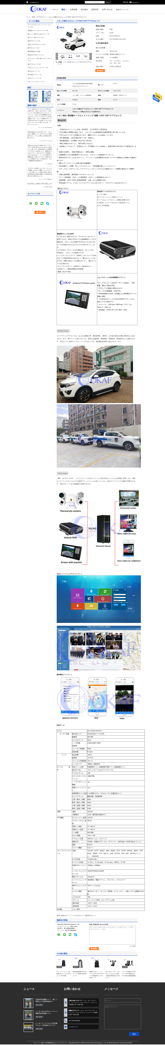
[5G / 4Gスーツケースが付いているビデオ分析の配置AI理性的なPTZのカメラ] (113, 963)
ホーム (55, 9)
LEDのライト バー (33, 78)
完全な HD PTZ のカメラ (35, 44)
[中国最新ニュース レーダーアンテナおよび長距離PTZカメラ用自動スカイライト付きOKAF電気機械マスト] (28, 1027)
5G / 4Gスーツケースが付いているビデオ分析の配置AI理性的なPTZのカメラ (113, 975)
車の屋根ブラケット (34, 74)
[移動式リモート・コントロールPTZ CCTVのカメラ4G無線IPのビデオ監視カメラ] (96, 963)
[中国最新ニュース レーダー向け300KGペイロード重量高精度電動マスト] (28, 1015)
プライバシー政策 (38, 1043)
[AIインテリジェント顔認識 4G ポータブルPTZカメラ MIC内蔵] (64, 963)
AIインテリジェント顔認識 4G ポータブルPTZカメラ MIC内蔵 (63, 974)
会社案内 (84, 9)
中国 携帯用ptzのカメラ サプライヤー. (56, 1043)
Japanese (135, 2)
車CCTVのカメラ (33, 64)
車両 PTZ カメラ (32, 41)
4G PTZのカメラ (42, 17)
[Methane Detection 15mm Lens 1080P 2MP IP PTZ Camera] (74, 38)
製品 (63, 9)
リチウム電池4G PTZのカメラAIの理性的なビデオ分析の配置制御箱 (129, 974)
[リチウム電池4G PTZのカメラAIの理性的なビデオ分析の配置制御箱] (129, 963)
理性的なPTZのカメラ (34, 55)
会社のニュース (122, 9)
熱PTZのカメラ (32, 48)
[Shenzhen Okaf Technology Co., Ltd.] (38, 9)
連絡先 (101, 71)
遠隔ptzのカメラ (65, 915)
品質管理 (94, 9)
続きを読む (39, 1005)
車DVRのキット (32, 71)
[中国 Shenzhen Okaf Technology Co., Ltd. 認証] (33, 96)
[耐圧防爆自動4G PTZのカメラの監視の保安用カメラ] (80, 963)
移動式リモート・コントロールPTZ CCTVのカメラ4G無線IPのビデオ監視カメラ (96, 975)
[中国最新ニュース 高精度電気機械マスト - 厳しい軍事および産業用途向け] (28, 1003)
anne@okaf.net (34, 2)
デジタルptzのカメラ (77, 915)
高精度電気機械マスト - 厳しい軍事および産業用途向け (46, 1000)
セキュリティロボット (34, 81)
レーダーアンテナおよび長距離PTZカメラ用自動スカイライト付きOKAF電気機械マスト (46, 1024)
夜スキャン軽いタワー (34, 37)
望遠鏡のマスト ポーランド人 (36, 30)
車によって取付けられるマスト (37, 34)
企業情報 (73, 9)
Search (107, 2)
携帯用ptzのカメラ (90, 915)
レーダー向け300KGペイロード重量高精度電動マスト (46, 1012)
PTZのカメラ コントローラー (36, 67)
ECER (130, 1043)
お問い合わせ (107, 9)
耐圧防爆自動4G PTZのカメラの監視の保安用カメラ (80, 974)
